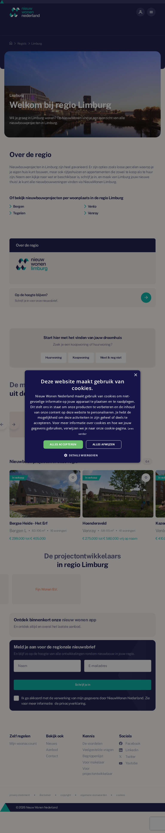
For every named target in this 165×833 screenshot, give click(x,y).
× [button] (135, 375)
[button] (82, 455)
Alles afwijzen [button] (104, 444)
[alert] (82, 416)
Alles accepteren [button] (63, 444)
